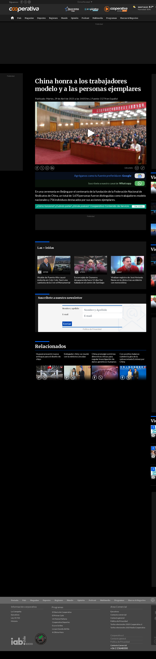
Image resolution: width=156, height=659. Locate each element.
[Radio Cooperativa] (115, 9)
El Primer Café (58, 615)
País (19, 18)
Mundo (64, 18)
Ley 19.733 (15, 618)
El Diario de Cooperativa (61, 612)
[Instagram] (29, 2)
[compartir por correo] (137, 168)
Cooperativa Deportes (61, 622)
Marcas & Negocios (129, 18)
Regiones (53, 18)
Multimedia (97, 18)
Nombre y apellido (70, 308)
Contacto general (117, 618)
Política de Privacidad (92, 329)
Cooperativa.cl (117, 635)
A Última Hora (58, 632)
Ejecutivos (15, 615)
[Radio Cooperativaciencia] (91, 9)
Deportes (41, 18)
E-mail (65, 314)
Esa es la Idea (57, 625)
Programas (111, 18)
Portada (14, 600)
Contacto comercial (118, 615)
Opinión (74, 18)
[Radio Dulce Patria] (72, 9)
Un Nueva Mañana (59, 619)
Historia (14, 621)
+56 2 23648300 (119, 648)
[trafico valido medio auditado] (41, 644)
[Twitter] (25, 2)
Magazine (29, 18)
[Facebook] (21, 2)
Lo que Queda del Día (60, 629)
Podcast (85, 18)
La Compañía (16, 611)
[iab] (22, 648)
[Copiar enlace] (142, 168)
